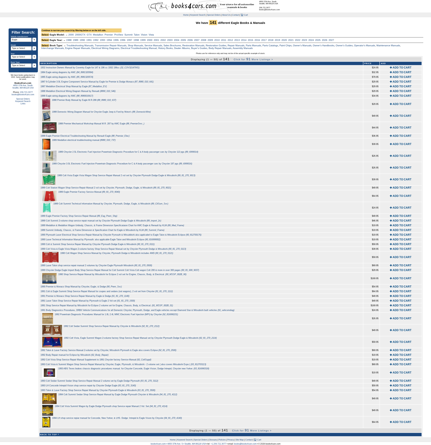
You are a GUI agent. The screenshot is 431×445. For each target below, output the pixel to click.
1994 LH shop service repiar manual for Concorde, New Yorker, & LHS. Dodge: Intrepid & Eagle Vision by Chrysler (117, 418)
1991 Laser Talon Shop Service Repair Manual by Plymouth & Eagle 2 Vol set (88, 300)
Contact (235, 15)
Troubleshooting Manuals (80, 45)
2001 (156, 40)
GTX (89, 34)
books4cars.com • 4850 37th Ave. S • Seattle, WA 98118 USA (178, 444)
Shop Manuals (135, 45)
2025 (318, 40)
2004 (176, 40)
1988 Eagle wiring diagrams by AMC (67, 96)
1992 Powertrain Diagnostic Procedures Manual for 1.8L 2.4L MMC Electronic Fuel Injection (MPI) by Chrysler (116, 314)
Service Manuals (153, 45)
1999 (143, 40)
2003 (170, 40)
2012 (230, 40)
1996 (122, 40)
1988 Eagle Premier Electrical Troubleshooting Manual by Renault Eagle (85, 136)
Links (23, 103)
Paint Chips (285, 45)
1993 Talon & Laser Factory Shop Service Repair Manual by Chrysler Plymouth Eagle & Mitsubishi (98, 390)
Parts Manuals (253, 45)
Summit (128, 34)
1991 (89, 40)
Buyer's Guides (199, 48)
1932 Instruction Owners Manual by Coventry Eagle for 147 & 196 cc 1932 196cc (90, 67)
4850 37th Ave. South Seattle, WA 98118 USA (268, 3)
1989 (75, 40)
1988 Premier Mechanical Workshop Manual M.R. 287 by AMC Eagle (101, 123)
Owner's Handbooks (323, 45)
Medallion (98, 34)
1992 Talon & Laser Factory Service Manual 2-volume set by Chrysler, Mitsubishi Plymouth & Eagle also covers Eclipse (108, 350)
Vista (151, 34)
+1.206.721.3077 (218, 444)
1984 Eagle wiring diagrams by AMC (67, 72)
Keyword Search (197, 15)
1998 (136, 40)
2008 (203, 40)
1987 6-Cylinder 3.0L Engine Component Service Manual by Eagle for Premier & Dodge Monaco (97, 81)
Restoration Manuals (193, 45)
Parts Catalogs (270, 45)
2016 (257, 40)
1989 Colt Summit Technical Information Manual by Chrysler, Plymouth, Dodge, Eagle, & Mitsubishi (110, 203)
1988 (69, 40)
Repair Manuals (236, 45)
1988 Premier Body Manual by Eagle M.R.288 (84, 100)
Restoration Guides (216, 45)
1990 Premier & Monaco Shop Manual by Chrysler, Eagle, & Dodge (81, 286)
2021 (291, 40)
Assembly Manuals (243, 48)
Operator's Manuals (364, 45)
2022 (297, 40)
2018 (270, 40)
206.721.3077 (264, 8)
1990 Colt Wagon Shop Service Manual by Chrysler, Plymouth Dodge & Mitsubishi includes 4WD (116, 253)
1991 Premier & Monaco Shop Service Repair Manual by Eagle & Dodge (85, 296)
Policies (222, 440)
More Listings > (253, 59)
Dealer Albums (182, 48)
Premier (109, 34)
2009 (210, 40)
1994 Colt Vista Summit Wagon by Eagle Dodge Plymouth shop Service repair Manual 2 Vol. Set (111, 406)
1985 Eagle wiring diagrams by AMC (67, 77)
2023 (304, 40)
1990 (82, 40)
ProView (118, 34)
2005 (183, 40)
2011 (223, 40)
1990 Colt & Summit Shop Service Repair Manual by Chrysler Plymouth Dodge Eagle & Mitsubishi (98, 244)
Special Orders (214, 15)
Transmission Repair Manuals (110, 45)
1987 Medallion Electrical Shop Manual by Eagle (74, 86)
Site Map (240, 440)
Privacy (230, 440)
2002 (163, 40)
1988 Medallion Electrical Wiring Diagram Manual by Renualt (78, 91)
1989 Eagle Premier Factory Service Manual (89, 192)
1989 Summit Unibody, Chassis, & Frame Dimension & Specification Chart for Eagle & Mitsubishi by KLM (102, 230)
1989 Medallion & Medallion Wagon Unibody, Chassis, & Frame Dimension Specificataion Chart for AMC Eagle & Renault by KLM (112, 225)
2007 (197, 40)
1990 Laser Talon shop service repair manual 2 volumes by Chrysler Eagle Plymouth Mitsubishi (96, 265)
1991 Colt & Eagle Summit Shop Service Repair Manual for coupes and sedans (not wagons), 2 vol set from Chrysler (107, 291)
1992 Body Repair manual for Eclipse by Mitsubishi (74, 355)
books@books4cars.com (269, 10)
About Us (226, 15)
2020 (284, 40)
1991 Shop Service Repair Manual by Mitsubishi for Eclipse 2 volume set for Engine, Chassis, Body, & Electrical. (107, 305)
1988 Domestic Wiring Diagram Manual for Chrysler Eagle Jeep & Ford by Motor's (101, 112)
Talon (137, 34)
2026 (324, 40)
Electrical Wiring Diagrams (105, 48)
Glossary (213, 440)
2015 (250, 40)
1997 (129, 40)
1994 (109, 40)
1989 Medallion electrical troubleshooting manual (83, 140)
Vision (144, 34)
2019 (277, 40)
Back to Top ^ (49, 435)
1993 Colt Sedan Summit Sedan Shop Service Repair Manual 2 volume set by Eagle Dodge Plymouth (99, 381)
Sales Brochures (172, 45)
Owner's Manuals (302, 45)
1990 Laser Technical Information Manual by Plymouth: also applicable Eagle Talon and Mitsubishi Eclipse (100, 239)
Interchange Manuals (52, 48)
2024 (311, 40)
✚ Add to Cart (400, 67)
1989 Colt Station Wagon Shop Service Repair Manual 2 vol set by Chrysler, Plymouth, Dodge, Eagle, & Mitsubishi (106, 187)
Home (186, 15)
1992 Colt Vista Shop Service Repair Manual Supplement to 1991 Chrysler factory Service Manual (96, 359)
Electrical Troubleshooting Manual (139, 48)
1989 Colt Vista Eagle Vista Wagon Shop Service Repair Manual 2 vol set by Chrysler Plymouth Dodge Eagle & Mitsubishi (126, 175)
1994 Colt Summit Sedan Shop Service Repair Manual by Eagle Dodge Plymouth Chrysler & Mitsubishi (117, 394)
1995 (116, 40)
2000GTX (80, 34)
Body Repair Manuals (220, 48)
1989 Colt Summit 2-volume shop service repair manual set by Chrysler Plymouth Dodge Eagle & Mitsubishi (101, 220)
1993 (102, 40)
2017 (264, 40)
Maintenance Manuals (388, 45)
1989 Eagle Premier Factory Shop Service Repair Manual (79, 216)
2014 (243, 40)
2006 (190, 40)
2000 (71, 34)
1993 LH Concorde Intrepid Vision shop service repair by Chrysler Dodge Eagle (88, 385)
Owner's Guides (344, 45)
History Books (165, 48)
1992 (95, 40)
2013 (237, 40)
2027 (331, 40)
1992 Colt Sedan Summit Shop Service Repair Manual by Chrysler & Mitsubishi (111, 326)
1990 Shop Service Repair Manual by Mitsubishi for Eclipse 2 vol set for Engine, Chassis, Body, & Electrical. (122, 274)
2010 (217, 40)
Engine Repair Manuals (77, 48)
